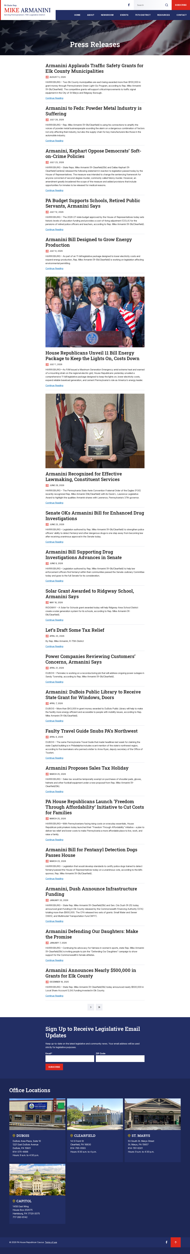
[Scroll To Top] (176, 1242)
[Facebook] (128, 5)
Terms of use (51, 1242)
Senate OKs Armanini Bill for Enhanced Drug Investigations (94, 515)
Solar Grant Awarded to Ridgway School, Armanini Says (89, 593)
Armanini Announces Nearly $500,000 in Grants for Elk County (90, 973)
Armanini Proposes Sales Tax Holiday (87, 768)
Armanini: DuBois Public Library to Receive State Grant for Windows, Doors (93, 694)
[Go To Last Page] (99, 1007)
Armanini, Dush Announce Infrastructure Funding (91, 891)
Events (124, 15)
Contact (182, 15)
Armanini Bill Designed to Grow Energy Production (88, 242)
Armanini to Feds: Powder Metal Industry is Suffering (93, 111)
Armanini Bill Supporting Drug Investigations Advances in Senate (83, 554)
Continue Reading (54, 98)
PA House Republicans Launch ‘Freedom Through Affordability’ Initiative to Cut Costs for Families (94, 806)
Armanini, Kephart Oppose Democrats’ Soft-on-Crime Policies (93, 153)
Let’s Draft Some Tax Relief (74, 630)
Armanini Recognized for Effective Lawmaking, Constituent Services (83, 476)
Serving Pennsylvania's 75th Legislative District (27, 10)
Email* (48, 1053)
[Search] (167, 5)
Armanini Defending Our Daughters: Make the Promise (91, 934)
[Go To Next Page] (90, 1007)
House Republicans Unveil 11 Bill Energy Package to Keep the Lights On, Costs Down (92, 355)
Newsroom (107, 15)
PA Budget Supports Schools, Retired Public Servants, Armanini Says (92, 203)
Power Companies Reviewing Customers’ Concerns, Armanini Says (90, 659)
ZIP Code (100, 1053)
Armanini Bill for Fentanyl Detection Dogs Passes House (91, 852)
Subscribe (181, 5)
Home (77, 15)
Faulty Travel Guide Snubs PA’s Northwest (91, 731)
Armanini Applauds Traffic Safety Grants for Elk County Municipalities (94, 68)
